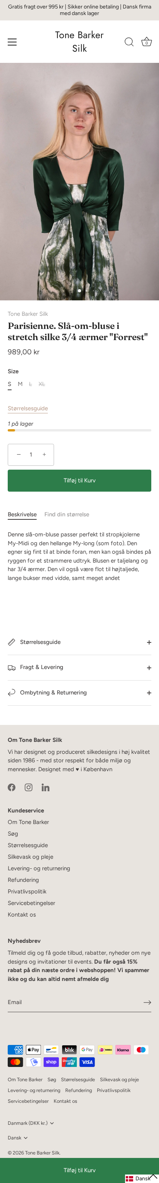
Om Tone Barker (28, 822)
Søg (13, 833)
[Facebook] (11, 787)
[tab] (26, 514)
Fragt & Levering (41, 667)
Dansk (14, 1138)
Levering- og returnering (39, 868)
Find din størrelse (66, 514)
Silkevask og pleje (30, 856)
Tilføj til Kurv (80, 1170)
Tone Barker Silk (79, 41)
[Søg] (129, 43)
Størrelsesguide (28, 408)
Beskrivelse (22, 514)
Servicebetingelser (31, 903)
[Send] (147, 1002)
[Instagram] (28, 787)
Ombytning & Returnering (53, 692)
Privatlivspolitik (27, 891)
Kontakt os (22, 914)
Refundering (23, 879)
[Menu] (12, 42)
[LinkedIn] (45, 787)
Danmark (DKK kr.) (27, 1123)
